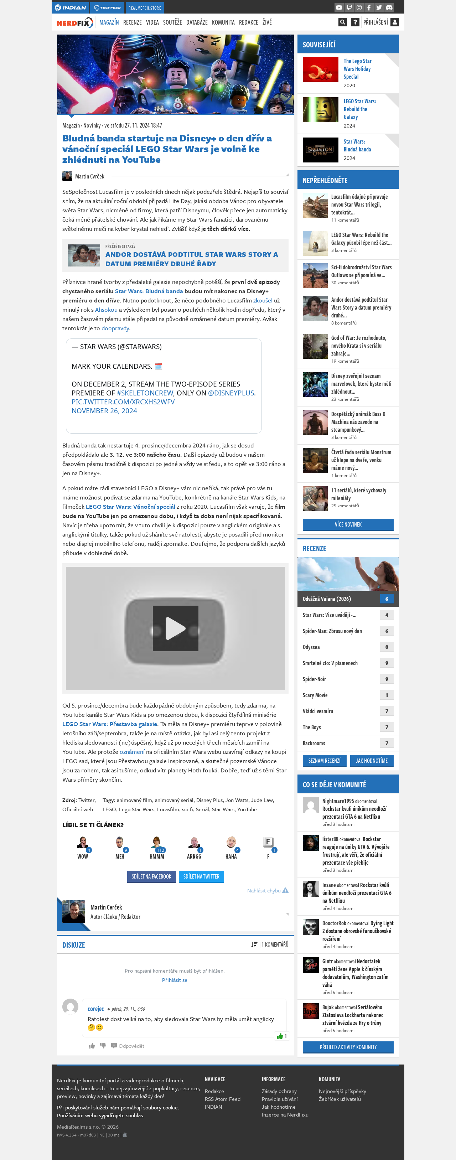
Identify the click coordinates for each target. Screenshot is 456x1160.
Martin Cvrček (89, 176)
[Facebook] (369, 7)
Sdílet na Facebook (151, 876)
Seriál (202, 809)
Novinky (92, 125)
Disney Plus (209, 800)
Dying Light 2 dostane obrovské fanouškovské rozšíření (358, 931)
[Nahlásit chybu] (125, 1134)
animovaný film (134, 800)
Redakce (248, 22)
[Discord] (389, 7)
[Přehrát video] (175, 628)
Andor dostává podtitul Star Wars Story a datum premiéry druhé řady (192, 258)
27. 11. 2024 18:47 (133, 125)
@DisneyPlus (231, 393)
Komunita (223, 22)
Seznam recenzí (325, 760)
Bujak (328, 1007)
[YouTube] (339, 7)
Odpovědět (131, 1046)
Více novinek (348, 524)
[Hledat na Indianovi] (342, 22)
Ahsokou (106, 309)
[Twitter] (379, 7)
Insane (329, 885)
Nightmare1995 (338, 801)
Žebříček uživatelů (340, 1098)
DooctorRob (334, 923)
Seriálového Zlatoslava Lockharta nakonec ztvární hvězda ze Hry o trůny (352, 1015)
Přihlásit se (174, 980)
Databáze (197, 22)
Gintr (327, 961)
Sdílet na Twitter (201, 876)
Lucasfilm (168, 809)
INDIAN (213, 1106)
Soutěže (172, 22)
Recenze (132, 22)
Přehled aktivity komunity (348, 1047)
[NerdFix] (75, 21)
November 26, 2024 (104, 410)
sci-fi (187, 809)
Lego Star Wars (136, 809)
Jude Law (262, 800)
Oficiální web (77, 809)
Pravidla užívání (280, 1098)
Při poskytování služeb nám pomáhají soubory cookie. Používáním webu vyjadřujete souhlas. (118, 1111)
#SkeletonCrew (145, 393)
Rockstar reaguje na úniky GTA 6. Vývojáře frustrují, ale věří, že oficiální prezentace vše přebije (356, 851)
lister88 (330, 839)
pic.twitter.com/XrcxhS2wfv (123, 401)
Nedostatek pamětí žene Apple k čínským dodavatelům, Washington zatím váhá (355, 973)
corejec (96, 1008)
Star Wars (223, 809)
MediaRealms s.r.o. (78, 1126)
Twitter (86, 800)
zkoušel (263, 300)
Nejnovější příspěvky (342, 1090)
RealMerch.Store (145, 8)
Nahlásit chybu (264, 890)
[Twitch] (349, 7)
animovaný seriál (174, 800)
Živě (267, 22)
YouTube (247, 809)
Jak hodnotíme (372, 760)
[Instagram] (359, 7)
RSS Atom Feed (222, 1098)
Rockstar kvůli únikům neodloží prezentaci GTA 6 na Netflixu (354, 812)
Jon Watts (237, 800)
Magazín (109, 22)
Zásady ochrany (279, 1090)
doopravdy (115, 327)
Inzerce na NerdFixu (285, 1114)
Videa (152, 22)
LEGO (109, 809)
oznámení (132, 751)
